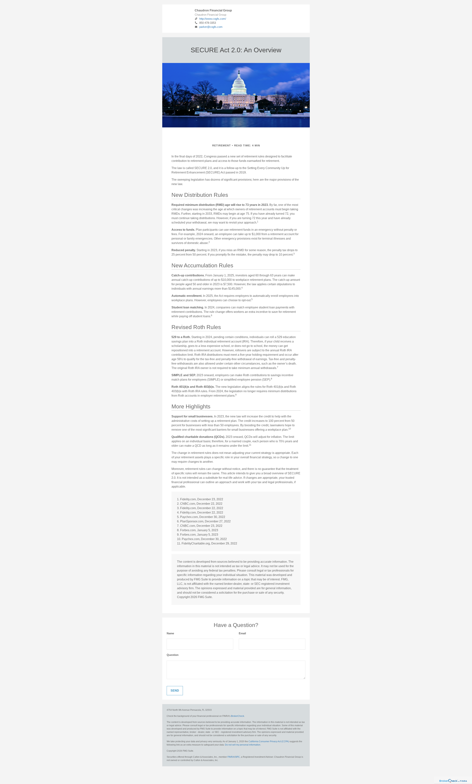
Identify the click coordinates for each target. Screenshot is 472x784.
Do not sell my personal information (242, 744)
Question (172, 654)
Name (170, 633)
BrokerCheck (237, 716)
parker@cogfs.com (211, 26)
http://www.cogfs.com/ (212, 18)
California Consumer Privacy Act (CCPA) (269, 741)
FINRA (231, 757)
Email (242, 633)
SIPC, (237, 757)
